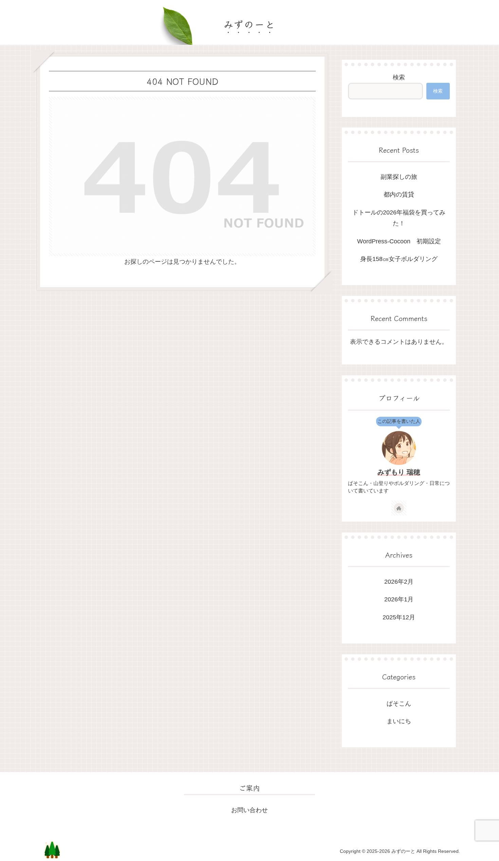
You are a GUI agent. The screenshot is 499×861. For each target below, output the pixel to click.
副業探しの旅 (399, 176)
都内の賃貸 (399, 194)
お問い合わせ (249, 810)
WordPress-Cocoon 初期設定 (399, 241)
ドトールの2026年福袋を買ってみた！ (398, 218)
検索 (399, 77)
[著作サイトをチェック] (398, 508)
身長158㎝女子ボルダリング (399, 259)
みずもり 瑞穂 (398, 472)
